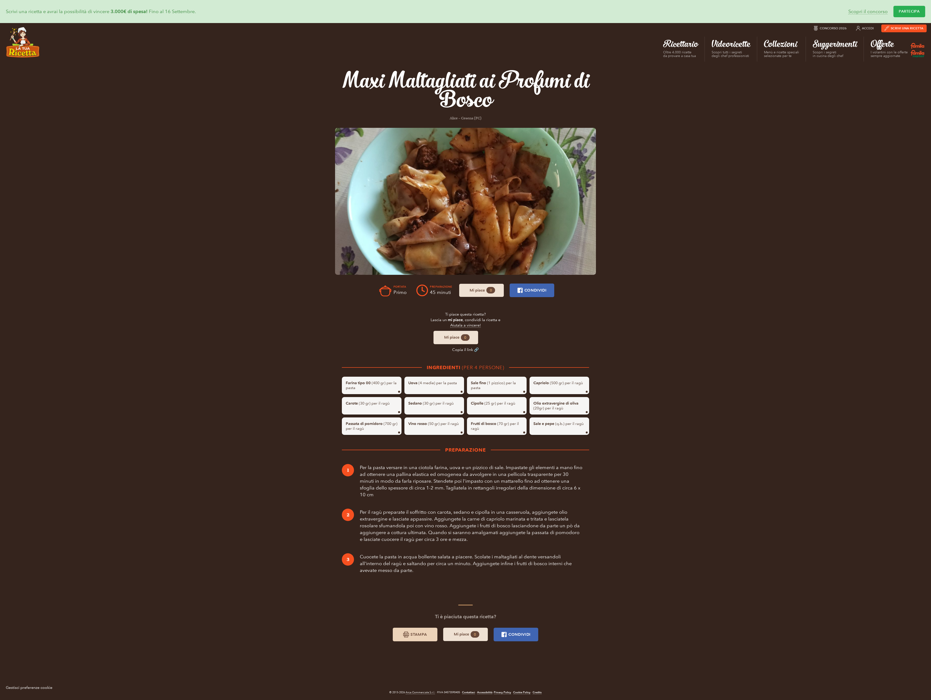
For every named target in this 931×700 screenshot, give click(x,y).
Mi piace (481, 290)
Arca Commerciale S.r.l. (420, 692)
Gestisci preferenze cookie (29, 687)
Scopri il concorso (868, 11)
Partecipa (909, 11)
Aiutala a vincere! (465, 325)
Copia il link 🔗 (465, 349)
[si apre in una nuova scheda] (465, 201)
